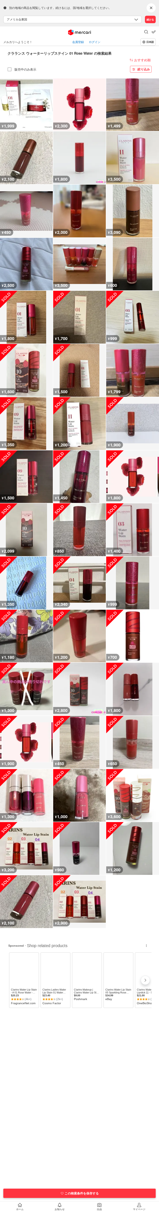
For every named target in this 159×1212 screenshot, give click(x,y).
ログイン (94, 42)
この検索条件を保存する (82, 1193)
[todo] (153, 31)
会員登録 (78, 42)
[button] (146, 32)
